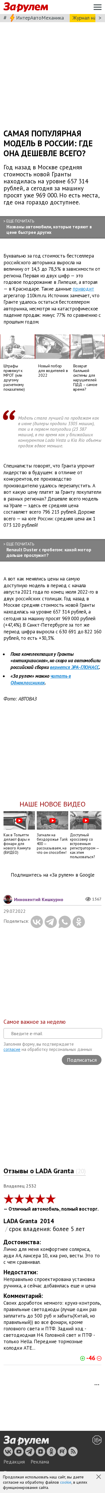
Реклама (40, 1462)
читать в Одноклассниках (40, 679)
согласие (12, 1049)
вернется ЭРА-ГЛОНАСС (74, 667)
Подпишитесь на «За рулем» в (52, 875)
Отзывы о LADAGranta (45, 1170)
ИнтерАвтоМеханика (40, 17)
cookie (65, 1482)
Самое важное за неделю (35, 1021)
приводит (83, 289)
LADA (11, 1221)
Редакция (14, 1462)
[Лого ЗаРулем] (26, 7)
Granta (28, 1221)
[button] (99, 1477)
